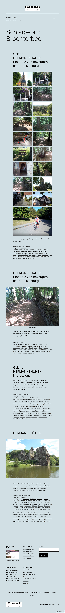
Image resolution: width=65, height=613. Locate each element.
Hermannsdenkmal (38, 406)
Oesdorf (43, 413)
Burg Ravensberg (25, 401)
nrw (30, 255)
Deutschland (22, 403)
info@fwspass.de (14, 580)
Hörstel (40, 253)
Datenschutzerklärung (29, 578)
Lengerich (47, 410)
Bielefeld (22, 399)
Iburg (34, 410)
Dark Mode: (59, 611)
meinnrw (46, 253)
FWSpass (21, 251)
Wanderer (27, 256)
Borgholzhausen (36, 399)
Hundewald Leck (27, 558)
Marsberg (22, 411)
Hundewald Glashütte (28, 549)
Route (39, 255)
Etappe (45, 249)
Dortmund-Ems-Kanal (36, 403)
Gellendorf (15, 406)
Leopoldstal (16, 411)
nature (14, 255)
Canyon (33, 401)
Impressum (26, 581)
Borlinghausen (45, 399)
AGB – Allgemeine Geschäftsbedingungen (29, 573)
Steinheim (30, 415)
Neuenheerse (44, 411)
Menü (53, 18)
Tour (50, 415)
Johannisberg (40, 410)
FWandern (15, 251)
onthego (34, 255)
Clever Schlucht (40, 401)
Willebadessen (22, 418)
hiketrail (31, 253)
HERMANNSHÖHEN (27, 433)
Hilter (32, 408)
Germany (35, 251)
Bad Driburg (33, 397)
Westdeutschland (26, 258)
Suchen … (41, 546)
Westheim (15, 418)
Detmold (15, 403)
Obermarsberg (28, 413)
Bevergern (25, 249)
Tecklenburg (45, 255)
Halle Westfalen (23, 406)
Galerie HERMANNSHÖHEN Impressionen (27, 371)
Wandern (23, 248)
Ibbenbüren (29, 410)
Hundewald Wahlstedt (28, 551)
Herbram (31, 406)
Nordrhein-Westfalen (23, 255)
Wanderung (39, 256)
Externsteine (28, 404)
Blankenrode (28, 399)
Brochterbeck (33, 249)
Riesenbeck (16, 415)
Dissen (27, 403)
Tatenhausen (37, 415)
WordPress (54, 604)
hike (22, 253)
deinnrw (47, 401)
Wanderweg (46, 256)
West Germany (16, 258)
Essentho (16, 404)
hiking (35, 253)
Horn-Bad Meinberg (31, 511)
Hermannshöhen (42, 251)
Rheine (48, 413)
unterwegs (20, 256)
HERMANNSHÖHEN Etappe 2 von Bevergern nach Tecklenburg (30, 277)
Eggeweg (40, 249)
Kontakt (25, 583)
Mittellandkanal (35, 411)
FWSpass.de (11, 18)
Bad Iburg (39, 397)
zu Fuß (33, 258)
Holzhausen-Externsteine (41, 408)
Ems (50, 403)
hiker (26, 253)
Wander (30, 519)
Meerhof (28, 411)
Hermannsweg (16, 253)
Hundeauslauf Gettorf (28, 556)
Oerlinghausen (36, 413)
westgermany (26, 521)
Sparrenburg (23, 415)
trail (16, 256)
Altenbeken (26, 397)
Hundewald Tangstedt (28, 553)
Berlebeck (46, 397)
